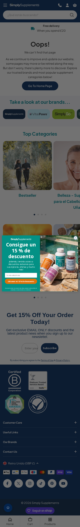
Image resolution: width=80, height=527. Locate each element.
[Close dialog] (75, 238)
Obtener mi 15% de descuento (21, 281)
